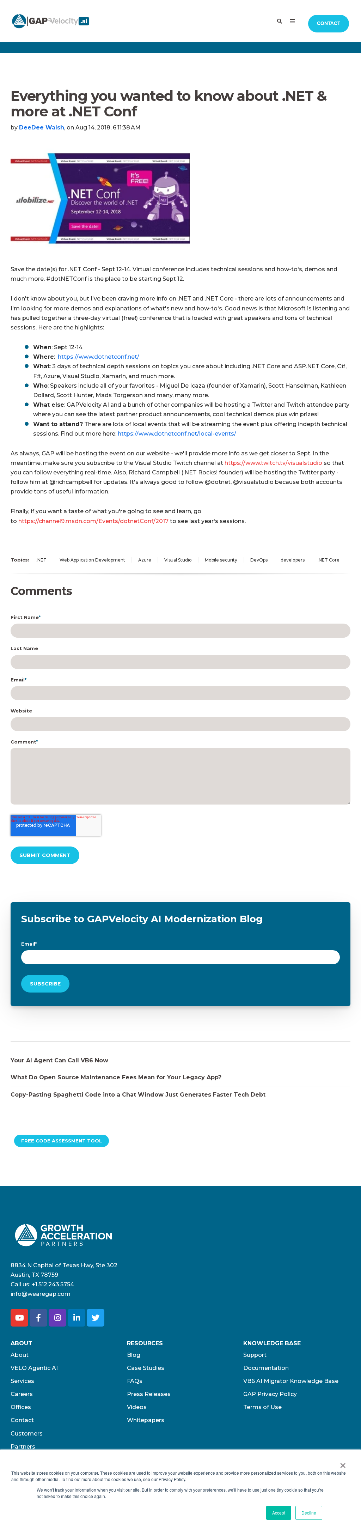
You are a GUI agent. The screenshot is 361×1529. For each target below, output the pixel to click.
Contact (328, 23)
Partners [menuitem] (23, 1446)
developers (293, 560)
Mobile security (221, 560)
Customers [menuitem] (27, 1433)
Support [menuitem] (255, 1355)
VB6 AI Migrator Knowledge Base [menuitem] (290, 1381)
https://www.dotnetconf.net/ (98, 356)
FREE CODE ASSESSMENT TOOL (61, 1140)
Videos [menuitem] (137, 1407)
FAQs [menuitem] (134, 1381)
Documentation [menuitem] (266, 1368)
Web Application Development (92, 560)
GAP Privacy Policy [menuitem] (270, 1394)
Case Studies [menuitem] (145, 1368)
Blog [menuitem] (133, 1355)
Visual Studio (178, 560)
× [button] (343, 1463)
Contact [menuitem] (22, 1420)
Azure (144, 560)
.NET (41, 560)
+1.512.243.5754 (53, 1284)
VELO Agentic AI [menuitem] (34, 1368)
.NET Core (328, 560)
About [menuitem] (20, 1355)
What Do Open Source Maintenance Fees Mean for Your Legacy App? (116, 1077)
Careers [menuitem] (22, 1394)
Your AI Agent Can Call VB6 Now (59, 1060)
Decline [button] (308, 1513)
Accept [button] (278, 1513)
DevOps (259, 560)
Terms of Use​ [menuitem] (262, 1407)
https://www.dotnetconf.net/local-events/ (177, 433)
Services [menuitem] (22, 1381)
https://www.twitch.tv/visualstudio (273, 463)
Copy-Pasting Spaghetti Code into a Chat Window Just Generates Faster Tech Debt (138, 1094)
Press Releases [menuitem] (149, 1394)
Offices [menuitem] (21, 1407)
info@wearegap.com (41, 1294)
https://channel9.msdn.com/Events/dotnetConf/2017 (93, 521)
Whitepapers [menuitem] (145, 1420)
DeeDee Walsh (41, 127)
